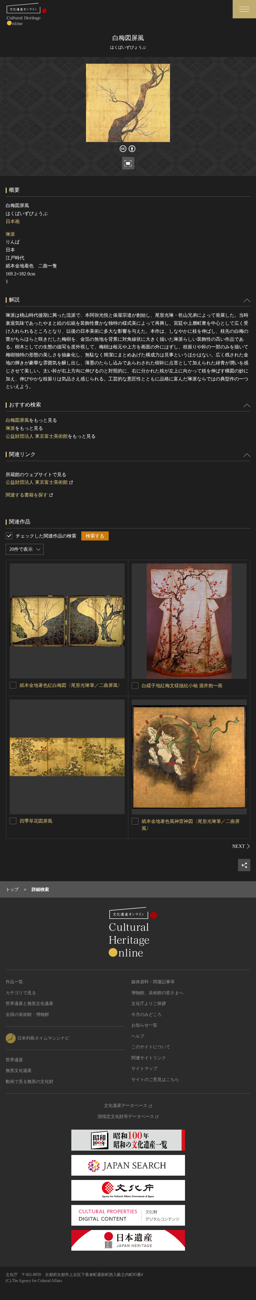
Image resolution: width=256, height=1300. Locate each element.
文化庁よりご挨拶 (148, 1003)
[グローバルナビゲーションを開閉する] (244, 9)
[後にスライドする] (241, 846)
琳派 (10, 234)
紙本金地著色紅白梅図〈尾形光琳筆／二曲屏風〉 (71, 685)
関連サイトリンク (148, 1057)
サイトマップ (144, 1068)
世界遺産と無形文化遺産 (29, 1003)
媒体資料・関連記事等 (153, 981)
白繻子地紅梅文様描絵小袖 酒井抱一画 (182, 685)
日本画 (13, 221)
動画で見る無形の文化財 (29, 1081)
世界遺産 (14, 1059)
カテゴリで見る (21, 992)
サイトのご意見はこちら (155, 1079)
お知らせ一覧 (144, 1025)
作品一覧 (14, 981)
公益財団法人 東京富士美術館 (37, 436)
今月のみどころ (146, 1014)
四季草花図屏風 (36, 821)
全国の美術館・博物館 (27, 1014)
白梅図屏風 (17, 420)
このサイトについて (150, 1046)
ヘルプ (137, 1036)
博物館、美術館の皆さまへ (157, 992)
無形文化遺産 (19, 1070)
